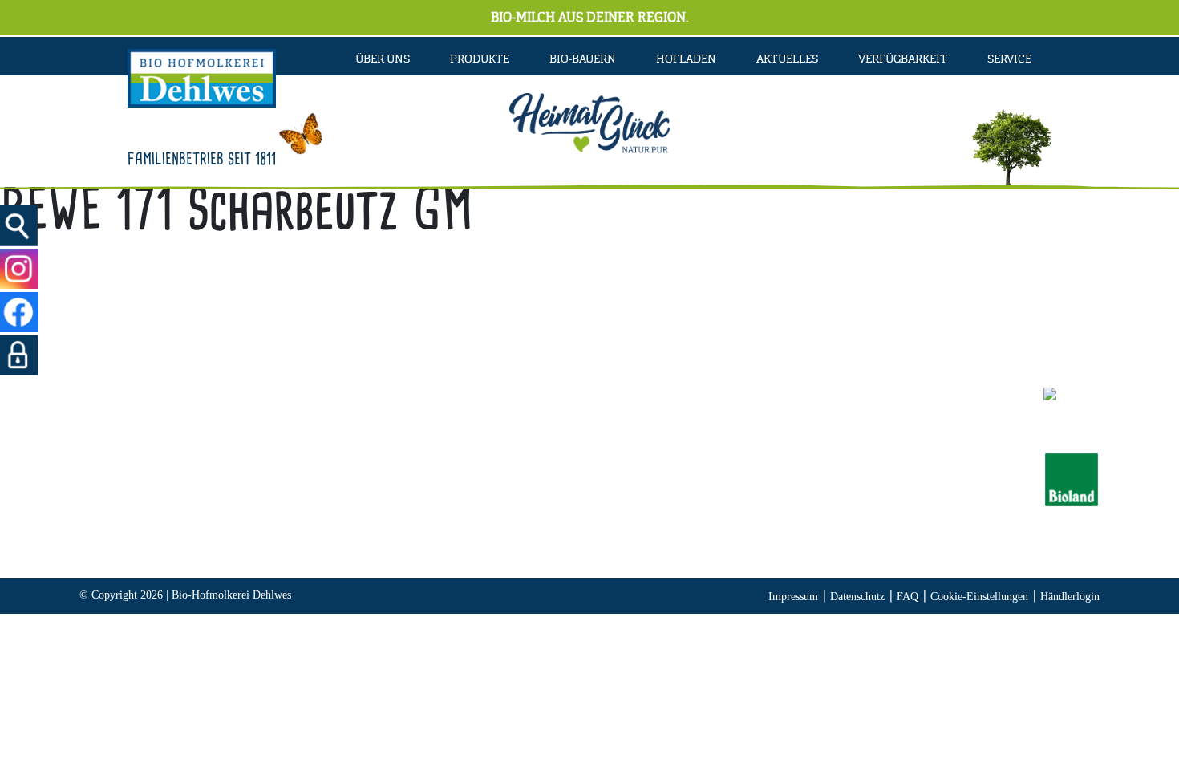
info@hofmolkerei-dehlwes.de (415, 502)
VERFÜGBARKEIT (902, 58)
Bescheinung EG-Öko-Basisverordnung (869, 479)
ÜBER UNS (382, 58)
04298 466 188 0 (449, 457)
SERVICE (1009, 58)
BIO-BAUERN (582, 58)
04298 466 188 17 (436, 479)
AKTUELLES (787, 58)
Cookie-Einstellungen (979, 596)
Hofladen (686, 58)
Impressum (793, 596)
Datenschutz (857, 596)
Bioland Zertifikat (813, 457)
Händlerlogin (1070, 596)
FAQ (907, 596)
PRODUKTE (479, 58)
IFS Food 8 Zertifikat (822, 502)
